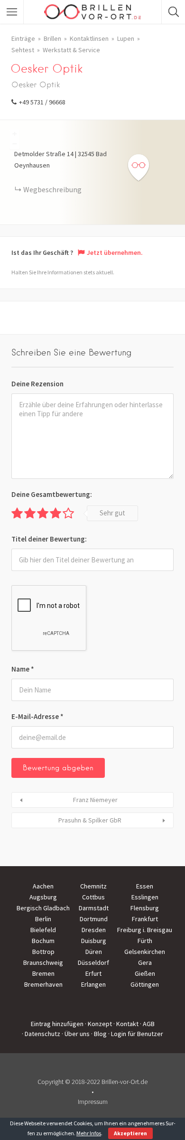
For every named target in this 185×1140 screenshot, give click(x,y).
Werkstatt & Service (71, 50)
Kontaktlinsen (89, 38)
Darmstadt (94, 908)
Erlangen (93, 984)
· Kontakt (126, 1023)
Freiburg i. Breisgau (144, 929)
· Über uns (76, 1033)
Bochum (43, 940)
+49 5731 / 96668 (42, 102)
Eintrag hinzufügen (57, 1023)
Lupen (125, 38)
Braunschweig (43, 962)
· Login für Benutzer (135, 1033)
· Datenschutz (41, 1033)
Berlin (43, 919)
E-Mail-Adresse (37, 716)
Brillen (52, 38)
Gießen (145, 973)
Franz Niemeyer (95, 799)
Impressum (93, 1101)
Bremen (43, 973)
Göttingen (144, 984)
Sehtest (22, 50)
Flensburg (144, 908)
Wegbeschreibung (52, 189)
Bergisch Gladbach (43, 908)
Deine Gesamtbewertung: (51, 494)
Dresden (94, 929)
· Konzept (98, 1023)
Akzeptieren (130, 1133)
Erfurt (93, 973)
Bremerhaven (43, 984)
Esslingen (144, 897)
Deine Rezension (37, 383)
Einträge (23, 38)
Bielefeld (43, 929)
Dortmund (94, 919)
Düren (93, 951)
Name (22, 668)
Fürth (145, 940)
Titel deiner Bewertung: (49, 538)
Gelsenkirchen (144, 951)
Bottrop (43, 951)
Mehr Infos (88, 1133)
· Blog (99, 1033)
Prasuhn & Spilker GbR (89, 820)
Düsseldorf (93, 962)
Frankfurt (145, 919)
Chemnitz (93, 886)
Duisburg (93, 940)
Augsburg (43, 897)
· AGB (147, 1023)
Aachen (43, 886)
